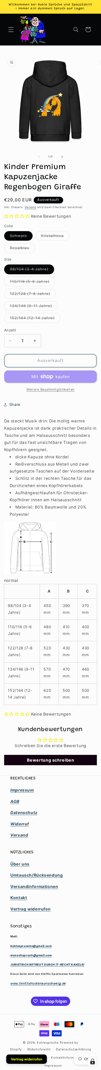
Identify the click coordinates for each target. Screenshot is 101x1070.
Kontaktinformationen (68, 1057)
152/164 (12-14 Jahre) (35, 319)
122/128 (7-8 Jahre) (33, 295)
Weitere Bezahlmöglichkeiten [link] (50, 389)
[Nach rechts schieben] (62, 156)
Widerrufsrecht (39, 1049)
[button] (11, 29)
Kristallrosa (55, 237)
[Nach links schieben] (39, 156)
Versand (30, 207)
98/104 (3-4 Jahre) (32, 270)
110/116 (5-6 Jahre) (32, 282)
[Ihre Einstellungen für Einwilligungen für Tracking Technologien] (92, 1061)
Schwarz (21, 237)
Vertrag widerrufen (26, 1059)
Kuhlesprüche (48, 1042)
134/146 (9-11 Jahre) (34, 307)
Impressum (53, 1065)
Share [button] (14, 404)
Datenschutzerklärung (73, 1049)
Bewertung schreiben (50, 760)
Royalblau (22, 249)
